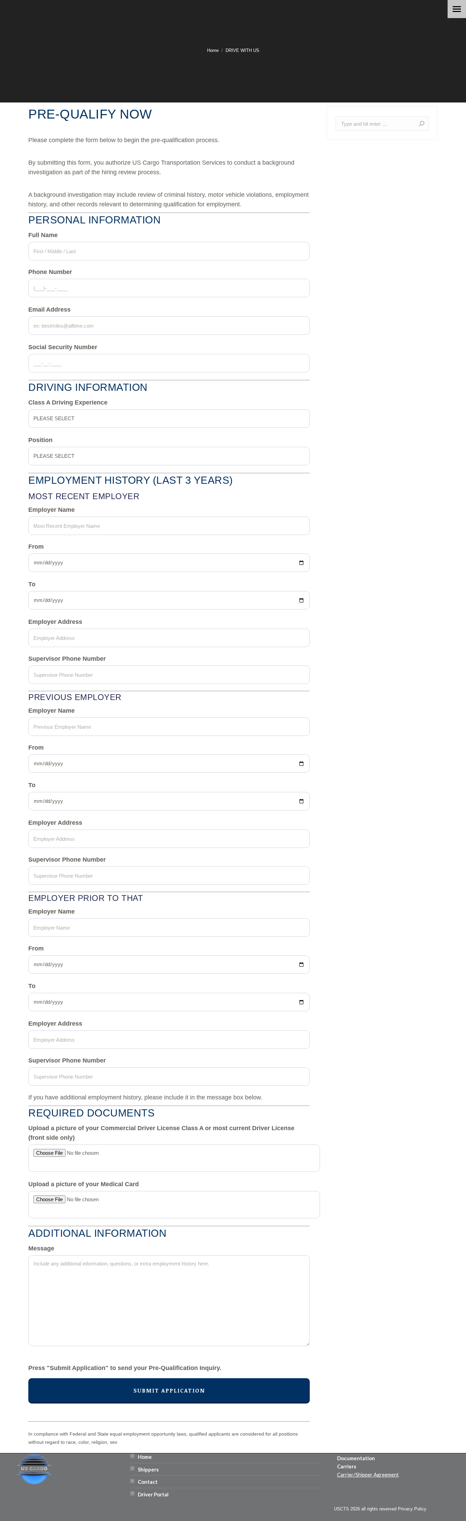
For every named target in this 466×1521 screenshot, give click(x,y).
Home (145, 1457)
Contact (148, 1482)
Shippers (148, 1469)
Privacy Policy (412, 1508)
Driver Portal (153, 1494)
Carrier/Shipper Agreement (368, 1474)
